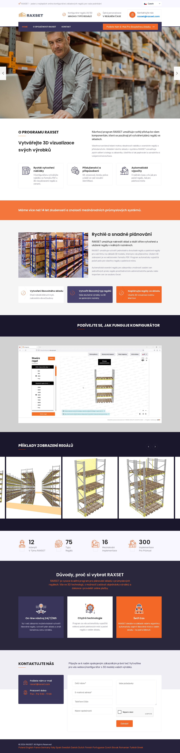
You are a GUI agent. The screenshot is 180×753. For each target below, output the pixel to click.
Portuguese (98, 747)
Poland (21, 747)
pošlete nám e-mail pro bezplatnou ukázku (128, 26)
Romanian (124, 747)
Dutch (81, 747)
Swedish (66, 747)
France (37, 747)
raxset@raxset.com (148, 16)
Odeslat (124, 723)
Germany (45, 747)
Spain (58, 747)
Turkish (133, 747)
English (29, 747)
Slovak (115, 747)
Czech (151, 4)
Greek (140, 747)
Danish (74, 747)
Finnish (88, 747)
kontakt (66, 26)
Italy (53, 747)
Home (25, 26)
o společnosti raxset (44, 26)
